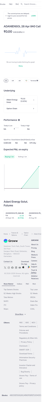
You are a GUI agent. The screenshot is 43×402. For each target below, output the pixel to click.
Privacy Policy (26, 342)
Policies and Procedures (24, 331)
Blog (33, 251)
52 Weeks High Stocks (12, 293)
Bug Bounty (25, 371)
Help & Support (34, 265)
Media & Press (34, 256)
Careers (34, 261)
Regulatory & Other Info (28, 338)
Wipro (6, 309)
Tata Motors (8, 297)
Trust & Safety (34, 271)
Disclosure (23, 346)
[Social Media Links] (5, 267)
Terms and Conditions (27, 326)
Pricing (34, 248)
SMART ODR (24, 350)
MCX (33, 322)
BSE (27, 322)
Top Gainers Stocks (11, 289)
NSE (21, 322)
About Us (34, 244)
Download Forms (25, 353)
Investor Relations (35, 277)
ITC (5, 305)
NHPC (6, 301)
